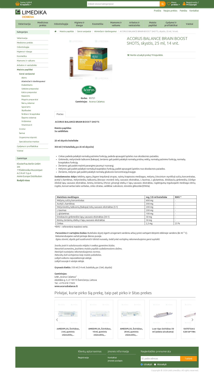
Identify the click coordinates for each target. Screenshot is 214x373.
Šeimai (22, 133)
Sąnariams (25, 107)
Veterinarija (24, 24)
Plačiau (60, 114)
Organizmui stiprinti (28, 137)
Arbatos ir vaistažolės (134, 24)
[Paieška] (162, 4)
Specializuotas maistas (29, 142)
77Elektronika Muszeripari (29, 170)
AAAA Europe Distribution (29, 176)
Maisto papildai (153, 24)
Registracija (83, 357)
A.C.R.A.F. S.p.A (24, 173)
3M (18, 167)
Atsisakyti (162, 364)
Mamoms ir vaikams (116, 24)
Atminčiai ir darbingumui (33, 81)
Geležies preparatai (30, 89)
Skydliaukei (26, 110)
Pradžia (157, 10)
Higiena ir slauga (79, 24)
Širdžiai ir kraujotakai (30, 114)
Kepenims (25, 96)
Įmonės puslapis (115, 361)
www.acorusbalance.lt (66, 286)
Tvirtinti (188, 358)
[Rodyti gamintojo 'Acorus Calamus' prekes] (89, 90)
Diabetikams (26, 85)
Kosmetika (97, 24)
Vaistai (189, 24)
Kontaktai (194, 10)
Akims (24, 78)
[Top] (56, 31)
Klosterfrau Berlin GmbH (28, 164)
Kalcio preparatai (29, 92)
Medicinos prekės (42, 24)
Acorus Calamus (97, 101)
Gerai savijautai (27, 74)
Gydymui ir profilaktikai (170, 24)
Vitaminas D (26, 125)
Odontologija (61, 24)
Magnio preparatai (29, 99)
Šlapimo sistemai (28, 118)
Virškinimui (26, 121)
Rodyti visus (23, 180)
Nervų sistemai (27, 103)
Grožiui (22, 129)
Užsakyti (148, 364)
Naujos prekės (170, 10)
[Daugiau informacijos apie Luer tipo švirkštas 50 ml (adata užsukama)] (162, 313)
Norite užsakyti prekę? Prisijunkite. (146, 55)
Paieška (183, 10)
